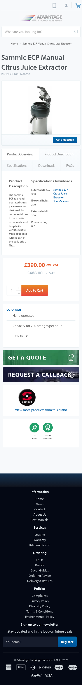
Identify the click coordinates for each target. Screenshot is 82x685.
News (40, 504)
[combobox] (41, 31)
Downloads (46, 165)
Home (14, 43)
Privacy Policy (39, 601)
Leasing (40, 534)
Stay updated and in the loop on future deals (39, 631)
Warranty (39, 540)
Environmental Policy (39, 616)
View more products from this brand (41, 410)
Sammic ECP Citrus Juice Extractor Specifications (61, 195)
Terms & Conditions (39, 611)
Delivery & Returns (39, 581)
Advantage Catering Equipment (34, 660)
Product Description (58, 154)
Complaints (40, 596)
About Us (39, 514)
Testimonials (39, 520)
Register (69, 641)
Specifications (17, 165)
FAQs (70, 165)
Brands (39, 565)
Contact (39, 509)
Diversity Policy (39, 606)
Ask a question (65, 139)
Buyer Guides (40, 570)
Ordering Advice (40, 575)
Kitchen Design (39, 545)
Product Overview (20, 154)
